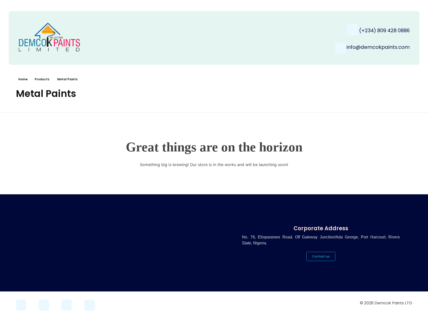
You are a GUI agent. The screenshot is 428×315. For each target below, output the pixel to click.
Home (22, 79)
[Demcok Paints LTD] (55, 37)
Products (42, 79)
